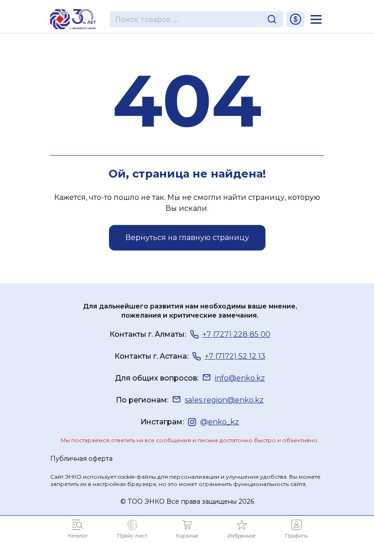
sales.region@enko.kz (224, 400)
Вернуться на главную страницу (187, 237)
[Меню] (316, 19)
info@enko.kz (240, 378)
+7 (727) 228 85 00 (236, 334)
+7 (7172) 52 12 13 (235, 356)
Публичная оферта (81, 458)
